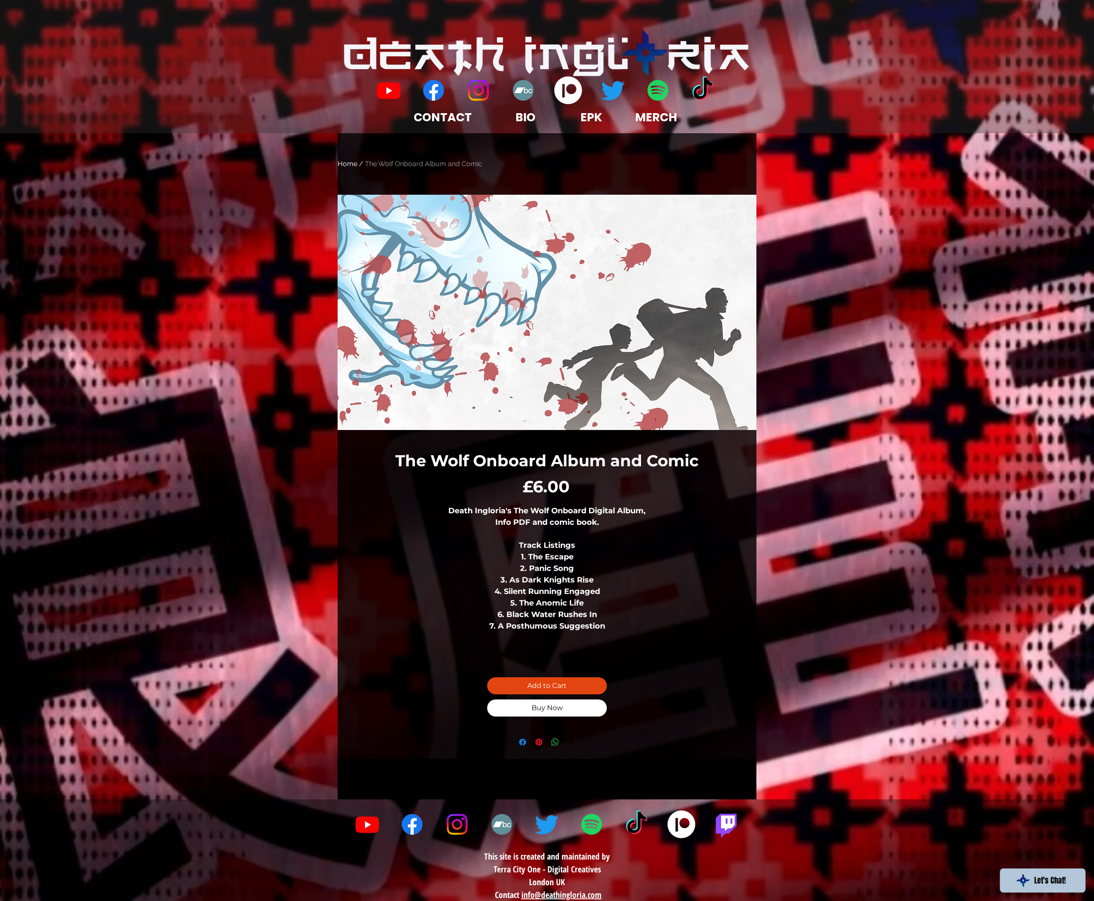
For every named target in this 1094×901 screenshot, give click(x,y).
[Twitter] (613, 90)
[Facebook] (433, 90)
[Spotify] (658, 90)
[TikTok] (703, 90)
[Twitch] (726, 824)
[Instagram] (478, 90)
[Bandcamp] (523, 90)
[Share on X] (571, 742)
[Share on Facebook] (523, 742)
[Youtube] (389, 90)
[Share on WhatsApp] (555, 742)
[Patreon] (568, 90)
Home (347, 164)
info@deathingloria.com (561, 895)
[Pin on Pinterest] (539, 742)
